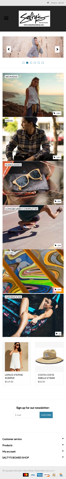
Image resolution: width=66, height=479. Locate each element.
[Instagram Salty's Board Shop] (35, 424)
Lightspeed (49, 470)
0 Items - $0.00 (57, 3)
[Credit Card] (60, 474)
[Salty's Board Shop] (39, 18)
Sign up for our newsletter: (33, 407)
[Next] (57, 49)
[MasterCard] (25, 474)
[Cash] (53, 474)
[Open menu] (6, 18)
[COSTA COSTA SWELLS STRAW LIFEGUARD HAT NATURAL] (49, 356)
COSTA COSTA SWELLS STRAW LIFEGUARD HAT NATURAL (46, 376)
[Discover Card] (46, 474)
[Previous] (9, 49)
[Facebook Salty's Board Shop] (30, 424)
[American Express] (39, 474)
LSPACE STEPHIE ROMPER (14, 376)
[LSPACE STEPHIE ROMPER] (16, 356)
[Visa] (32, 474)
